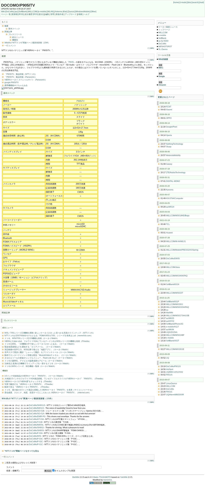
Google (161, 76)
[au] (16, 11)
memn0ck (107, 480)
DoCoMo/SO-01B (36, 411)
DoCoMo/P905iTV (18, 5)
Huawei (169, 233)
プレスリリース (15, 34)
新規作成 (59, 14)
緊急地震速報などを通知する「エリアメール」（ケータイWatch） (33, 347)
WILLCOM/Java (173, 267)
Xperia (169, 135)
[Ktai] (65, 11)
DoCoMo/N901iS (36, 408)
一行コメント (10, 45)
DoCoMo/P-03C (36, 439)
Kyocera (169, 190)
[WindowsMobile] (82, 11)
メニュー (162, 23)
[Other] (93, 11)
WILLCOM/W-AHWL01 (176, 241)
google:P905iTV (11, 82)
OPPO (169, 118)
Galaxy (169, 164)
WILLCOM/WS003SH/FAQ (177, 307)
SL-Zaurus (163, 49)
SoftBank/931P (172, 301)
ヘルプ (86, 14)
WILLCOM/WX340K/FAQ (176, 276)
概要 (6, 26)
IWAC (160, 68)
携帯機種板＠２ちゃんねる (16, 85)
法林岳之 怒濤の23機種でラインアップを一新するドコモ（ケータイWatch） (37, 363)
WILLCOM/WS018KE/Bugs (177, 215)
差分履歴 (29, 14)
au (167, 310)
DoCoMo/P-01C (36, 444)
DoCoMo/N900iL (36, 425)
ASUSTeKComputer (174, 198)
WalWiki (169, 313)
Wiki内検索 (163, 59)
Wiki (3, 11)
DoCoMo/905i (35, 436)
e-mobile (162, 35)
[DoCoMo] (9, 11)
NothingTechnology (174, 144)
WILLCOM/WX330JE (175, 349)
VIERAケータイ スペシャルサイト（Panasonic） (25, 80)
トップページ (164, 30)
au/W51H (170, 207)
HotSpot (169, 369)
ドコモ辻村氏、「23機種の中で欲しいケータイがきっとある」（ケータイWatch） (40, 344)
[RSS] (20, 14)
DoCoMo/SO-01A (36, 413)
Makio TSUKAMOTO (102, 477)
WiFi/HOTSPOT (165, 46)
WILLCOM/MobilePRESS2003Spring (182, 250)
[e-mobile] (42, 11)
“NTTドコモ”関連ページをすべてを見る (21, 451)
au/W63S (170, 318)
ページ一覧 (6, 14)
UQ (167, 358)
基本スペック (14, 29)
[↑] (148, 48)
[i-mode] (183, 2)
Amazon (162, 85)
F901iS (169, 375)
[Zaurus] (71, 11)
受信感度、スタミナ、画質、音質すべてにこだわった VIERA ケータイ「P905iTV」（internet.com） (47, 392)
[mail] (201, 2)
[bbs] (189, 2)
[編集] (152, 48)
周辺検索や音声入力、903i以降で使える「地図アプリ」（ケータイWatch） (37, 349)
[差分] (40, 14)
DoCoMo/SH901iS (37, 405)
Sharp (168, 147)
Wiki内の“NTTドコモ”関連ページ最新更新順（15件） (27, 43)
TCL (168, 224)
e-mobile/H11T (172, 327)
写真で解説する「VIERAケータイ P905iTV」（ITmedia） (29, 384)
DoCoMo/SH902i (36, 427)
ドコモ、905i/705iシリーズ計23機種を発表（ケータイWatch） (31, 338)
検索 (80, 14)
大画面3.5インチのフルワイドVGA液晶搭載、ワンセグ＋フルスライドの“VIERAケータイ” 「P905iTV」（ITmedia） (54, 379)
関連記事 (8, 31)
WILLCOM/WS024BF (175, 335)
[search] (195, 2)
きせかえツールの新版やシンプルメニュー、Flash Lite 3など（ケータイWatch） (39, 358)
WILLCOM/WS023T (174, 293)
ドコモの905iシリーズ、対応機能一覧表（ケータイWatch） (30, 366)
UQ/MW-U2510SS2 (174, 372)
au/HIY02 (170, 321)
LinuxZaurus (171, 383)
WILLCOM (162, 32)
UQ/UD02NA (171, 332)
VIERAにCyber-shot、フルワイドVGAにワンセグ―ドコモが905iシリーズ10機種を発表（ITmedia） (47, 341)
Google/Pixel (171, 127)
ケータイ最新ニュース (168, 27)
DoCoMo (162, 44)
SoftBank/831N (172, 284)
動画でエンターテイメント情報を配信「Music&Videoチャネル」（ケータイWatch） (40, 355)
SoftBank (162, 38)
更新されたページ (166, 97)
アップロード (70, 14)
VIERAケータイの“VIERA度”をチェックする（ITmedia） (28, 381)
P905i (71, 62)
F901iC (169, 392)
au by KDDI (163, 41)
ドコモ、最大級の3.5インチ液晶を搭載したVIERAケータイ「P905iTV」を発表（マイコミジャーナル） (49, 390)
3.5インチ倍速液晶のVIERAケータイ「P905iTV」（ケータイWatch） (34, 376)
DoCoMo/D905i (173, 258)
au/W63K (170, 329)
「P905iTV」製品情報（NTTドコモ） (20, 74)
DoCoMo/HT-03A (36, 419)
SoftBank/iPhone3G (174, 324)
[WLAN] (50, 11)
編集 (47, 14)
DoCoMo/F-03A (35, 433)
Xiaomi (169, 109)
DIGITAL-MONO (173, 181)
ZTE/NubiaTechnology (175, 172)
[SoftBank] (22, 11)
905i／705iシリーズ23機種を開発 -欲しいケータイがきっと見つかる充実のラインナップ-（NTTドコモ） (49, 333)
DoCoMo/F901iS (173, 366)
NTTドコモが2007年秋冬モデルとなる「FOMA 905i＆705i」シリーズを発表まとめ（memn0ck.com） (48, 335)
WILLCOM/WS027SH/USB (177, 315)
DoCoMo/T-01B (35, 422)
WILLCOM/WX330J (174, 304)
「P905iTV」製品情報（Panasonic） (20, 77)
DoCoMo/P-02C (36, 441)
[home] (176, 2)
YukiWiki (123, 477)
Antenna (58, 11)
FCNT (168, 107)
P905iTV (81, 101)
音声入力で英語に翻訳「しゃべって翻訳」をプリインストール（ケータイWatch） (39, 352)
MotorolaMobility (173, 155)
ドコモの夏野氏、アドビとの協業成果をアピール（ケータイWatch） (34, 361)
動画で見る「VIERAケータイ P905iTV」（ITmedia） (27, 387)
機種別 (15, 40)
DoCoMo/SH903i (36, 430)
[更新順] (14, 14)
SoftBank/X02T (172, 341)
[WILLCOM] (32, 11)
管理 (52, 14)
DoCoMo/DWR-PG (37, 416)
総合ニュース (18, 37)
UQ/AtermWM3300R (175, 395)
